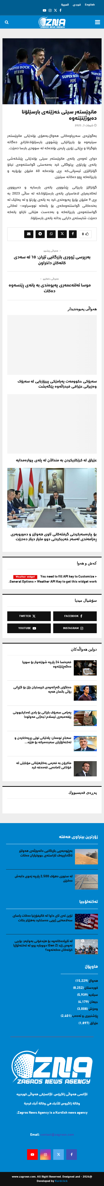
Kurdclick (61, 1181)
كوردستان (91, 988)
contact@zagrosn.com (57, 1135)
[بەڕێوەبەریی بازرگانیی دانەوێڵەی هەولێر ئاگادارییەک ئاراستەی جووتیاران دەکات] (86, 856)
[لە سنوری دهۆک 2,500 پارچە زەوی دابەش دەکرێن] (86, 882)
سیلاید (93, 995)
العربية (65, 4)
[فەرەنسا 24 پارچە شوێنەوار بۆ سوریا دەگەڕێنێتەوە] (85, 668)
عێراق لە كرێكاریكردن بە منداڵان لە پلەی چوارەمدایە (56, 460)
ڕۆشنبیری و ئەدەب (85, 1016)
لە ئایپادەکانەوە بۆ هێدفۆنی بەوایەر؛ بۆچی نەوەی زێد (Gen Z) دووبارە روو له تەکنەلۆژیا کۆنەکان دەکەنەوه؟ (43, 945)
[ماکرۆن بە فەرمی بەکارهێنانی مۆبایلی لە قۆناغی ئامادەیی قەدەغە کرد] (85, 768)
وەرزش (93, 1009)
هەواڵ (93, 981)
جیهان (93, 1002)
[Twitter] (58, 1154)
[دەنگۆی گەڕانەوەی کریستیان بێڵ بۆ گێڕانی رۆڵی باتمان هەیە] (85, 693)
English (90, 4)
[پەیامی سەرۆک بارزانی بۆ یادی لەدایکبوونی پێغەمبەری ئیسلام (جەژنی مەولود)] (85, 718)
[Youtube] (32, 1154)
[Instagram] (45, 1154)
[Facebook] (71, 1154)
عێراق (94, 1023)
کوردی (77, 4)
